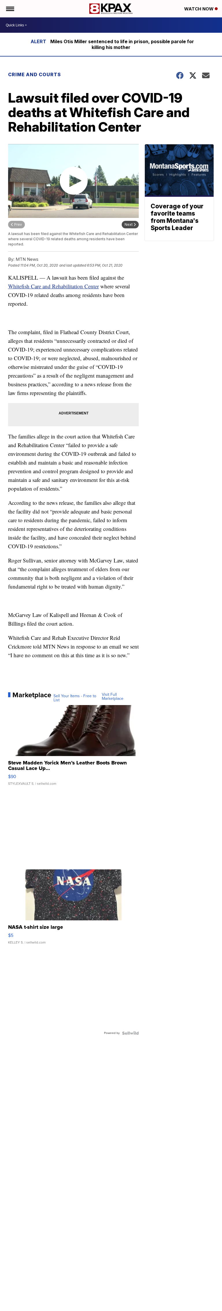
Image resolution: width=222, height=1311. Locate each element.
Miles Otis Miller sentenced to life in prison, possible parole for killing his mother (122, 44)
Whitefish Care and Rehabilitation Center (53, 286)
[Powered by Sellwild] (130, 1033)
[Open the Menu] (9, 8)
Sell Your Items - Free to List (74, 698)
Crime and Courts (34, 74)
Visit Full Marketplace (112, 697)
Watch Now (199, 9)
